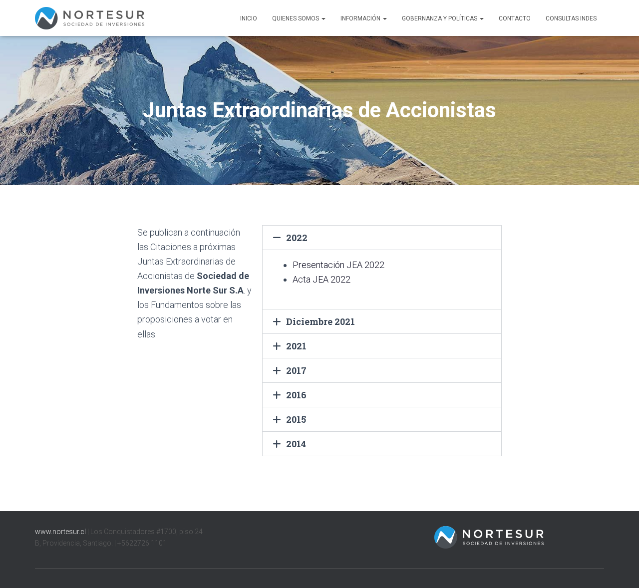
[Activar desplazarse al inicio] (619, 568)
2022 (297, 238)
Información (361, 18)
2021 (296, 346)
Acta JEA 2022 (321, 279)
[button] (322, 18)
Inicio (248, 18)
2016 (296, 395)
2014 (296, 444)
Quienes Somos (296, 18)
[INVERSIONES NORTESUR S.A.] (89, 18)
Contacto (515, 18)
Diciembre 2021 (320, 321)
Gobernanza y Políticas (440, 18)
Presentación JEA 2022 (338, 265)
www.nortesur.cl (60, 532)
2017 (296, 370)
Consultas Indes (571, 18)
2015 (296, 419)
